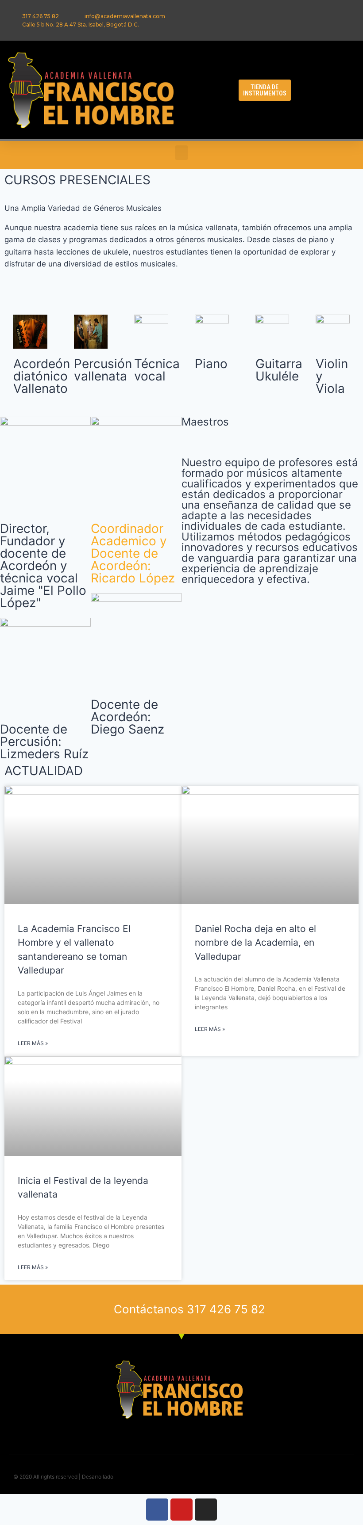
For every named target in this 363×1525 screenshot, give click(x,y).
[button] (207, 87)
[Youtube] (181, 1509)
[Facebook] (157, 1509)
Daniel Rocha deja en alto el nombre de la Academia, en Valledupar (255, 942)
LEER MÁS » (33, 1043)
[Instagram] (206, 1509)
